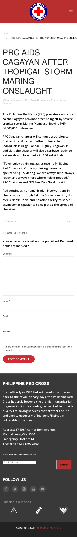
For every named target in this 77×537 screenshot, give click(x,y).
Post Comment (18, 359)
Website (7, 331)
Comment (7, 253)
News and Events (49, 100)
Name (6, 300)
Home (6, 33)
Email (6, 316)
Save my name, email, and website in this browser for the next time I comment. (37, 348)
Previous (10, 221)
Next (69, 221)
